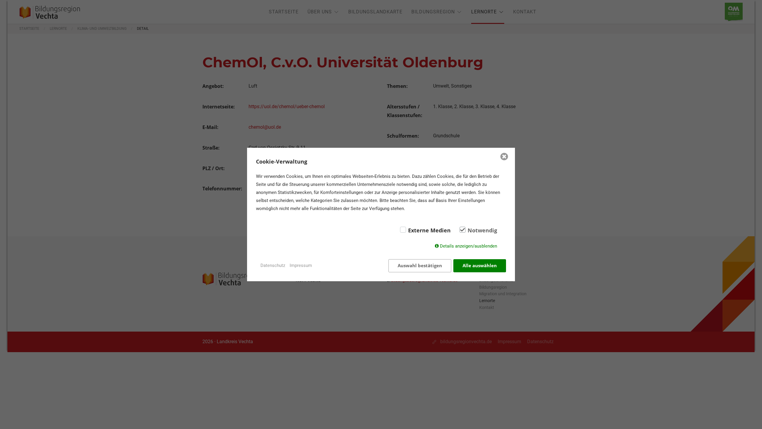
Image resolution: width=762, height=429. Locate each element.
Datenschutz (272, 265)
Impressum (301, 265)
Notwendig (482, 230)
